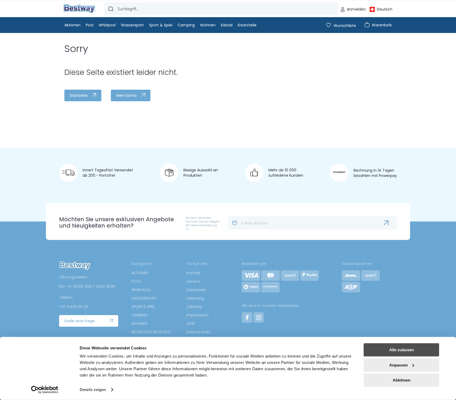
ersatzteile (247, 25)
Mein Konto (126, 95)
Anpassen (398, 365)
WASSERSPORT (143, 298)
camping (186, 25)
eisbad (226, 25)
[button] (381, 9)
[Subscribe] (390, 222)
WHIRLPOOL (141, 289)
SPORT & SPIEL (143, 306)
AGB (190, 323)
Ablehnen (401, 380)
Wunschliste (345, 25)
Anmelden (356, 9)
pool (89, 25)
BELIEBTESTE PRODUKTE (151, 332)
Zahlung (194, 306)
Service (193, 281)
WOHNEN (139, 323)
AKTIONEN (139, 273)
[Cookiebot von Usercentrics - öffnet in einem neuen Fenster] (45, 390)
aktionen (72, 25)
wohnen (208, 25)
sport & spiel (160, 25)
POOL (136, 281)
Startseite (79, 95)
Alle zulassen (401, 350)
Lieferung (195, 298)
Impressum (197, 315)
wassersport (132, 25)
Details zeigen (93, 389)
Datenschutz (199, 332)
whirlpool (107, 25)
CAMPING (139, 315)
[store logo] (79, 8)
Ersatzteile (196, 289)
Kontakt (194, 273)
